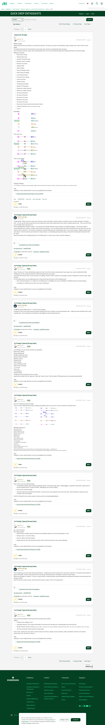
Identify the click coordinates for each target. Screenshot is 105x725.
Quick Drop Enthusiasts (37, 9)
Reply (88, 204)
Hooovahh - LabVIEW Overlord (41, 251)
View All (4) (16, 201)
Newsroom (65, 693)
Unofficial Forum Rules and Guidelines (30, 244)
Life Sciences (30, 702)
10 (18, 650)
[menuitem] (13, 3)
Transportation (31, 708)
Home (2, 9)
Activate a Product (84, 693)
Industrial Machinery (32, 699)
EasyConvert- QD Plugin (20, 35)
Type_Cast (44, 199)
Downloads (82, 683)
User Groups (16, 9)
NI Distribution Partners (50, 683)
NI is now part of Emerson (69, 683)
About (63, 687)
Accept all (75, 719)
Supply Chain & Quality (68, 696)
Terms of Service (48, 693)
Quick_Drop (28, 199)
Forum (47, 9)
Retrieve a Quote (48, 690)
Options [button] (88, 40)
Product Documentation (86, 687)
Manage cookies (65, 719)
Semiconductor (31, 705)
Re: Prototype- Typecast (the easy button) (25, 215)
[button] (15, 204)
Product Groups (25, 9)
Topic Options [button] (16, 24)
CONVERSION (21, 199)
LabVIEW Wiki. (27, 248)
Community (8, 9)
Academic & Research (33, 683)
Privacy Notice (49, 719)
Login (87, 13)
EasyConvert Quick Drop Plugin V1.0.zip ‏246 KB (30, 193)
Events (63, 700)
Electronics (30, 692)
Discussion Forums (84, 690)
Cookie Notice (24, 721)
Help (92, 13)
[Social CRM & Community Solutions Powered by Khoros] (89, 666)
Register (81, 13)
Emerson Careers (66, 690)
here (66, 485)
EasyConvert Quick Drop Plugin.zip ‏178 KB (28, 458)
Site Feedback (83, 700)
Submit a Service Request (86, 696)
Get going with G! (18, 248)
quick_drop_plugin (37, 199)
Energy (29, 695)
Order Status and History (51, 687)
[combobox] (54, 19)
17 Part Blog (17, 251)
